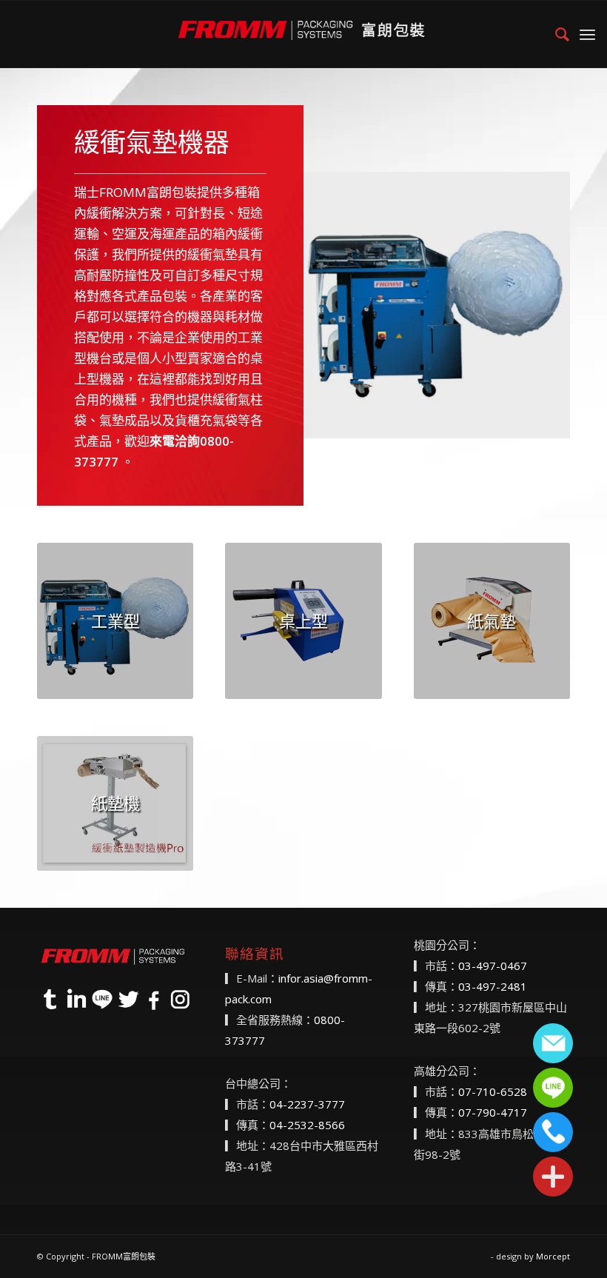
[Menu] (587, 34)
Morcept (553, 1256)
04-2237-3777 (307, 1104)
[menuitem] (554, 34)
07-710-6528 (492, 1091)
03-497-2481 (492, 986)
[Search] (554, 34)
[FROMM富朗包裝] (303, 34)
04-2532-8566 (307, 1124)
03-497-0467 (492, 965)
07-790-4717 (492, 1112)
